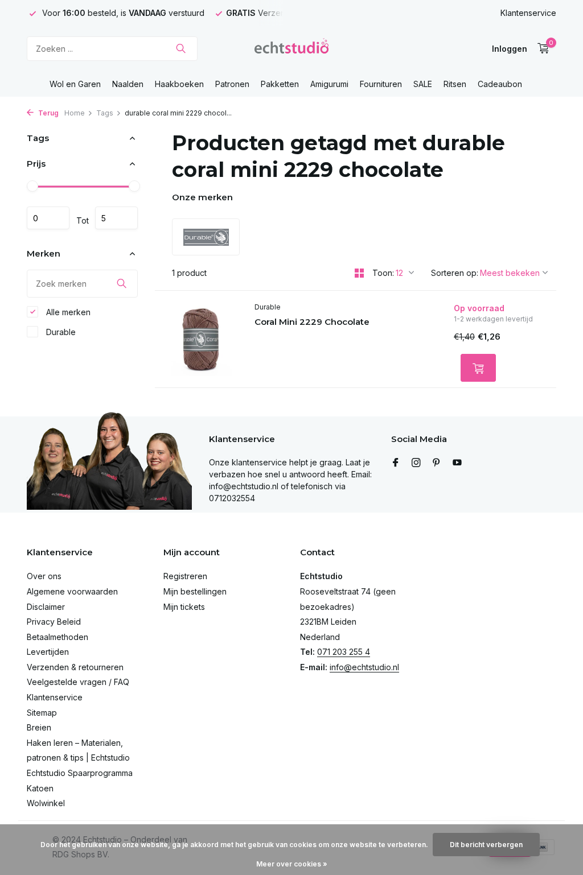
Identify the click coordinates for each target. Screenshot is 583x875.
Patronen (232, 84)
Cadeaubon (500, 84)
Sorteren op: (454, 273)
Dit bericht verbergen (486, 844)
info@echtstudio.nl (364, 667)
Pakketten (280, 84)
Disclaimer (46, 607)
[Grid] (359, 273)
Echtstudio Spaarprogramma (80, 773)
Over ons (44, 576)
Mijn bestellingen (195, 591)
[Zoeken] (181, 48)
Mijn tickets (184, 607)
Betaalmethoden (57, 637)
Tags (104, 113)
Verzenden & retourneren (75, 667)
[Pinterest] (436, 463)
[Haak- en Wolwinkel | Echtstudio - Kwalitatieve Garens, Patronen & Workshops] (291, 48)
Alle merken (67, 312)
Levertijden (48, 652)
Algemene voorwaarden (72, 591)
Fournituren (381, 84)
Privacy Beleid (54, 621)
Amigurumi (329, 84)
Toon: (383, 273)
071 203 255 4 (343, 652)
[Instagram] (416, 463)
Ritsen (455, 84)
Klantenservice (528, 13)
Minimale (48, 218)
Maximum (116, 218)
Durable (60, 332)
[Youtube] (457, 463)
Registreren (185, 576)
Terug (47, 113)
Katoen (40, 788)
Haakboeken (179, 84)
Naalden (127, 84)
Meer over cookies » (291, 864)
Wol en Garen (75, 84)
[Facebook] (395, 463)
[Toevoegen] (478, 368)
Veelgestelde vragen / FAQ (78, 682)
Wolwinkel (46, 803)
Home (74, 113)
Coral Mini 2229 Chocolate (311, 321)
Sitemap (42, 712)
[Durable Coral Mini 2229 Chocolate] (200, 339)
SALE (422, 84)
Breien (39, 727)
